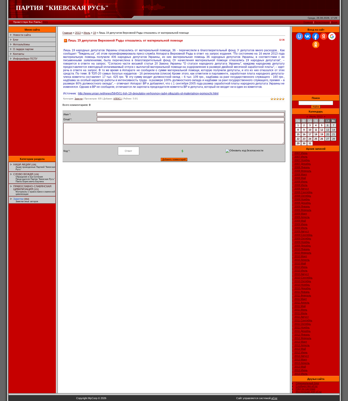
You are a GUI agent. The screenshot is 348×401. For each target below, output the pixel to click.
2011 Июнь (300, 309)
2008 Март (300, 174)
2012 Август (301, 355)
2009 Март (300, 213)
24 (309, 138)
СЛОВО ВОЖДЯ (23, 174)
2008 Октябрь (302, 195)
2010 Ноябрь (302, 284)
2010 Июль (301, 270)
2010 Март (300, 256)
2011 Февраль (302, 295)
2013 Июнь (301, 370)
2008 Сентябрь (303, 192)
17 (309, 134)
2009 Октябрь (302, 238)
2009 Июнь (301, 224)
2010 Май (300, 263)
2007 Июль (301, 156)
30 (304, 143)
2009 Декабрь (302, 245)
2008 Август (301, 188)
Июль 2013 (315, 116)
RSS (45, 22)
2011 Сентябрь (303, 320)
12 (321, 129)
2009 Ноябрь (302, 242)
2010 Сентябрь (303, 277)
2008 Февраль (302, 170)
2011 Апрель (301, 302)
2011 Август (301, 316)
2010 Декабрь (302, 288)
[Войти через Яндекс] (323, 36)
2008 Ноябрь (302, 199)
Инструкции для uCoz (309, 391)
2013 (78, 32)
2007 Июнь (301, 153)
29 (298, 143)
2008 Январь (302, 167)
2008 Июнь (301, 181)
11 (316, 129)
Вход (334, 22)
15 (298, 134)
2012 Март (300, 341)
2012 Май (300, 348)
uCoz (274, 398)
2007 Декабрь (302, 163)
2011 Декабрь (302, 331)
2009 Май (300, 220)
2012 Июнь (301, 352)
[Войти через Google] (332, 36)
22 (298, 138)
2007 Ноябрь (302, 160)
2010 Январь (302, 249)
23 (304, 138)
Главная (307, 22)
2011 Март (300, 299)
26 (321, 138)
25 (315, 138)
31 (309, 143)
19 (94, 32)
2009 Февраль (302, 210)
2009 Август (301, 231)
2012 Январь (302, 334)
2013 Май (300, 366)
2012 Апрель (302, 345)
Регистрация (322, 22)
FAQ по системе (305, 388)
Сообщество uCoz (307, 386)
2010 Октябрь (302, 281)
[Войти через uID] (299, 36)
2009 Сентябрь (303, 234)
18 (315, 134)
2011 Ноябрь (302, 327)
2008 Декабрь (302, 202)
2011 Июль (300, 313)
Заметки (18, 198)
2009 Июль (301, 227)
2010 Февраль (302, 252)
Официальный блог (307, 383)
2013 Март (300, 359)
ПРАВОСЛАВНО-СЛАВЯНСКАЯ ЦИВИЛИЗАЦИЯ (32, 188)
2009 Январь (302, 206)
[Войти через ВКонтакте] (307, 36)
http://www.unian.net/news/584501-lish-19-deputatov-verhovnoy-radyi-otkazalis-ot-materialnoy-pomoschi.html (148, 93)
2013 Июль (301, 373)
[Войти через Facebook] (315, 36)
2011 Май (300, 306)
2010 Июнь (301, 267)
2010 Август (301, 274)
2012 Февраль (302, 338)
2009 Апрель (302, 217)
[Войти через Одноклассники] (315, 44)
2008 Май (300, 178)
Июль (87, 32)
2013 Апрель (302, 363)
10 (309, 129)
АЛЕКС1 (117, 99)
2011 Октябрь (302, 323)
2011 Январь (302, 291)
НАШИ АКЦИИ (22, 164)
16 (304, 134)
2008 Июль (301, 185)
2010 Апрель (302, 259)
